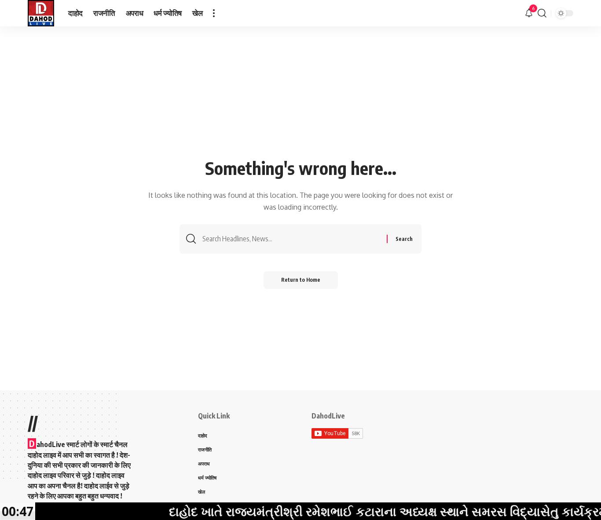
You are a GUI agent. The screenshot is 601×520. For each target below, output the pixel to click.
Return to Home (300, 279)
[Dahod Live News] (41, 13)
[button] (214, 13)
